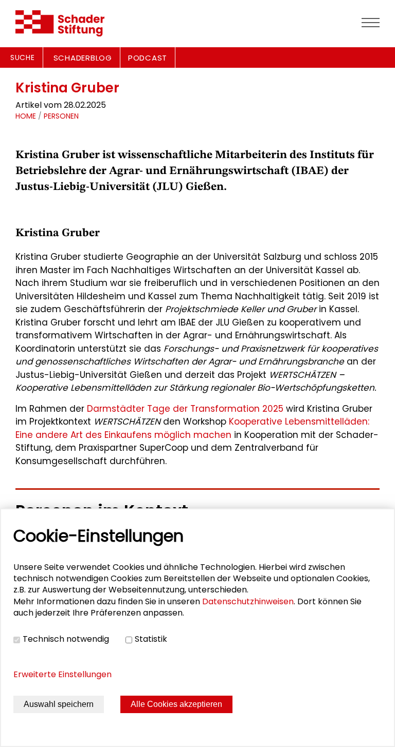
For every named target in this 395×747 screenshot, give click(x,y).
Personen (61, 116)
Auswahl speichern (59, 704)
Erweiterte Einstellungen (62, 674)
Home (25, 116)
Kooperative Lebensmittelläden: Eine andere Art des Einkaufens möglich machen (192, 428)
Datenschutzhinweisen (248, 601)
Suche (22, 57)
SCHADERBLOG (82, 57)
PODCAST (147, 57)
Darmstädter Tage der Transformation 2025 (185, 409)
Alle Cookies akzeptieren (176, 704)
